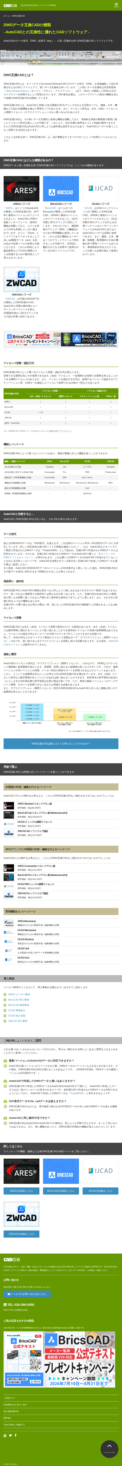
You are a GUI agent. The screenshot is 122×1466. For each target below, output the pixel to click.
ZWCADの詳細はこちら (21, 1234)
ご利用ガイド (9, 1398)
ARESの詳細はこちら (21, 1191)
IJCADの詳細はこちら (100, 1191)
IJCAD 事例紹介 (16, 1010)
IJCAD (88, 208)
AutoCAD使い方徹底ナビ (14, 1425)
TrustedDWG (77, 1093)
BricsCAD (50, 208)
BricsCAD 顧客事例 (18, 1005)
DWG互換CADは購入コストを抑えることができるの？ (61, 743)
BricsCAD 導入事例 (18, 999)
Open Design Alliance (17, 91)
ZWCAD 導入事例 (17, 1021)
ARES (9, 208)
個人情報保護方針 (11, 1411)
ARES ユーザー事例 (19, 994)
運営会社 (7, 1418)
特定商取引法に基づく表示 (15, 1405)
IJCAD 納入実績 (16, 1015)
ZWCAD (10, 299)
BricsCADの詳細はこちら (61, 1191)
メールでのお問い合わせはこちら (28, 1294)
